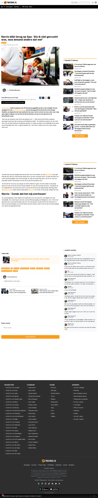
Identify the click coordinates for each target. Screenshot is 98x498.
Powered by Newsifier (49, 492)
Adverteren (58, 465)
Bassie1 (69, 286)
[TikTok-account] (49, 483)
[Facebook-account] (42, 483)
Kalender (16, 6)
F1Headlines (50, 465)
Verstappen (9, 6)
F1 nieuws (16, 268)
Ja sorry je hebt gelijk (70, 290)
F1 (4, 6)
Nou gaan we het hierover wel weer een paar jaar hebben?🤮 (79, 328)
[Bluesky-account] (56, 483)
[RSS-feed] (52, 483)
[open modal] (96, 3)
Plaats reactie (30, 337)
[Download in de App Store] (54, 489)
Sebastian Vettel (7, 190)
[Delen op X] (43, 98)
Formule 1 (4, 42)
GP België (47, 268)
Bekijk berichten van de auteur (12, 281)
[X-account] (39, 483)
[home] (2, 6)
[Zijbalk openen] (2, 2)
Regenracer (71, 323)
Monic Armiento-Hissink (74, 255)
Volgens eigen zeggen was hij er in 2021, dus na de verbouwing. (79, 312)
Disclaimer (71, 465)
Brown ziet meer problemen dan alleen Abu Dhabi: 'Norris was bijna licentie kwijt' (30, 259)
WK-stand (25, 6)
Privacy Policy (42, 465)
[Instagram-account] (45, 483)
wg (68, 270)
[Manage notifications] (3, 495)
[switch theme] (93, 3)
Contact (65, 465)
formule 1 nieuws (25, 268)
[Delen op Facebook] (40, 98)
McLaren (31, 190)
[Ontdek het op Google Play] (44, 489)
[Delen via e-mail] (46, 98)
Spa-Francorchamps (19, 110)
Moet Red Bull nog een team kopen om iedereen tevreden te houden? (22, 496)
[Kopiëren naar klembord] (49, 98)
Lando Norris (6, 108)
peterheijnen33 (72, 278)
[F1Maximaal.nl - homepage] (10, 2)
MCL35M (48, 174)
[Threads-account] (59, 483)
